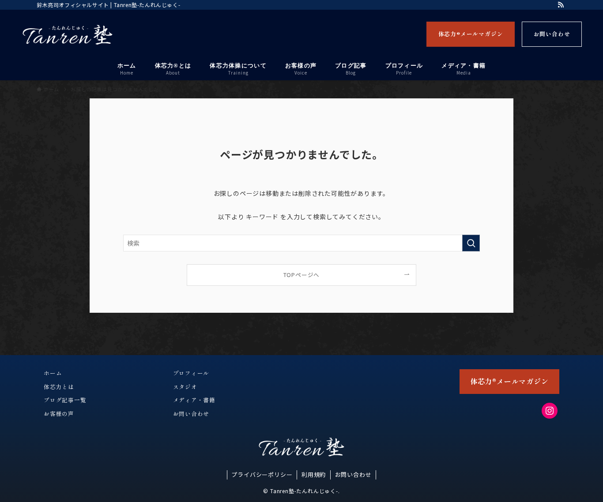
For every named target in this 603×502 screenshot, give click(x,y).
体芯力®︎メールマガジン (470, 34)
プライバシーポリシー (261, 474)
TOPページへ (301, 274)
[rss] (560, 5)
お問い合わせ (552, 34)
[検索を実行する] (471, 243)
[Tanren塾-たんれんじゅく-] (67, 35)
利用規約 (314, 474)
